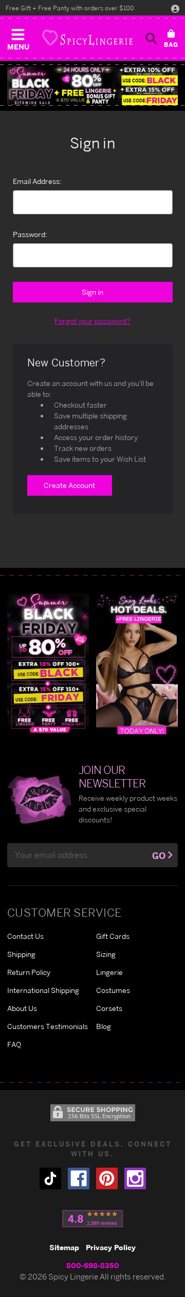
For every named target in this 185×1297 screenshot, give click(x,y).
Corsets (109, 1008)
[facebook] (78, 1178)
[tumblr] (50, 1178)
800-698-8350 (92, 1265)
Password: (30, 234)
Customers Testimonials (47, 1026)
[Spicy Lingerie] (87, 37)
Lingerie (109, 972)
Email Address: (37, 181)
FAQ (14, 1044)
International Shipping (43, 990)
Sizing (106, 954)
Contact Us (25, 936)
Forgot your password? (92, 320)
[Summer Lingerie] (137, 663)
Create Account (69, 485)
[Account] (175, 8)
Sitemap (64, 1247)
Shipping (21, 954)
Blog (103, 1026)
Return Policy (28, 972)
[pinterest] (107, 1178)
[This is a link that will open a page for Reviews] (92, 1218)
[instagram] (135, 1178)
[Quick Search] (151, 38)
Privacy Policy (111, 1247)
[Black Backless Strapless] (48, 663)
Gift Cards (113, 936)
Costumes (113, 990)
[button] (18, 37)
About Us (22, 1008)
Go (158, 855)
